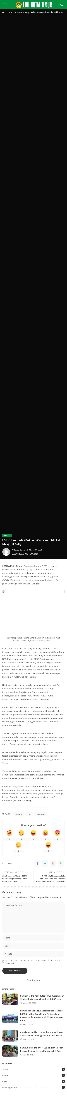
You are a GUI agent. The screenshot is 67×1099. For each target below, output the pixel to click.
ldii (29, 814)
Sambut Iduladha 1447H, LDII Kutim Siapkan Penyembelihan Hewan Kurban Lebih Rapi (41, 1049)
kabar (7, 535)
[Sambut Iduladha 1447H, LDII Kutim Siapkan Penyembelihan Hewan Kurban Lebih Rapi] (10, 1051)
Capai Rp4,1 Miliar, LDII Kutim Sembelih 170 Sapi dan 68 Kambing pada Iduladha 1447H (41, 1034)
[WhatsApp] (61, 863)
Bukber (18, 814)
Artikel (5, 1069)
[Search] (61, 4)
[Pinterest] (53, 863)
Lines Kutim (19, 550)
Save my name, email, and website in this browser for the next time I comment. (34, 961)
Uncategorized (9, 1087)
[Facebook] (37, 863)
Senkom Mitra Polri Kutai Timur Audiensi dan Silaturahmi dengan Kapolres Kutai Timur (42, 997)
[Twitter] (45, 863)
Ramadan (41, 814)
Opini (4, 1081)
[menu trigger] (6, 4)
